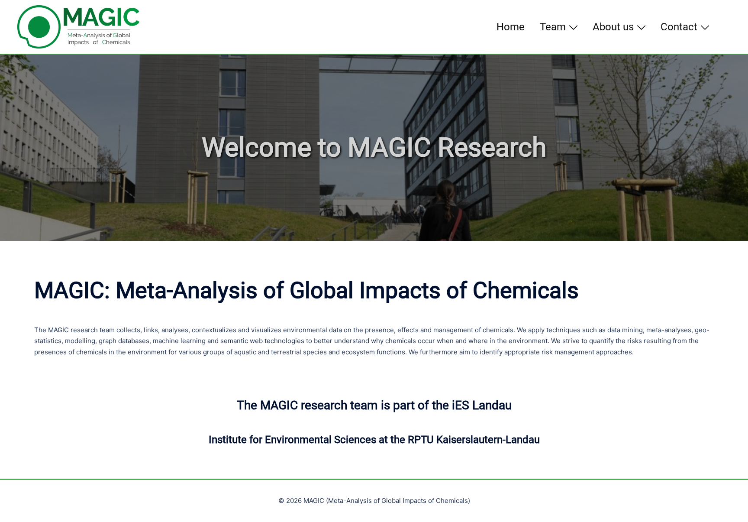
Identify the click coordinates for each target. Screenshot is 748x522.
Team (553, 27)
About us (613, 27)
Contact (679, 27)
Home (511, 27)
